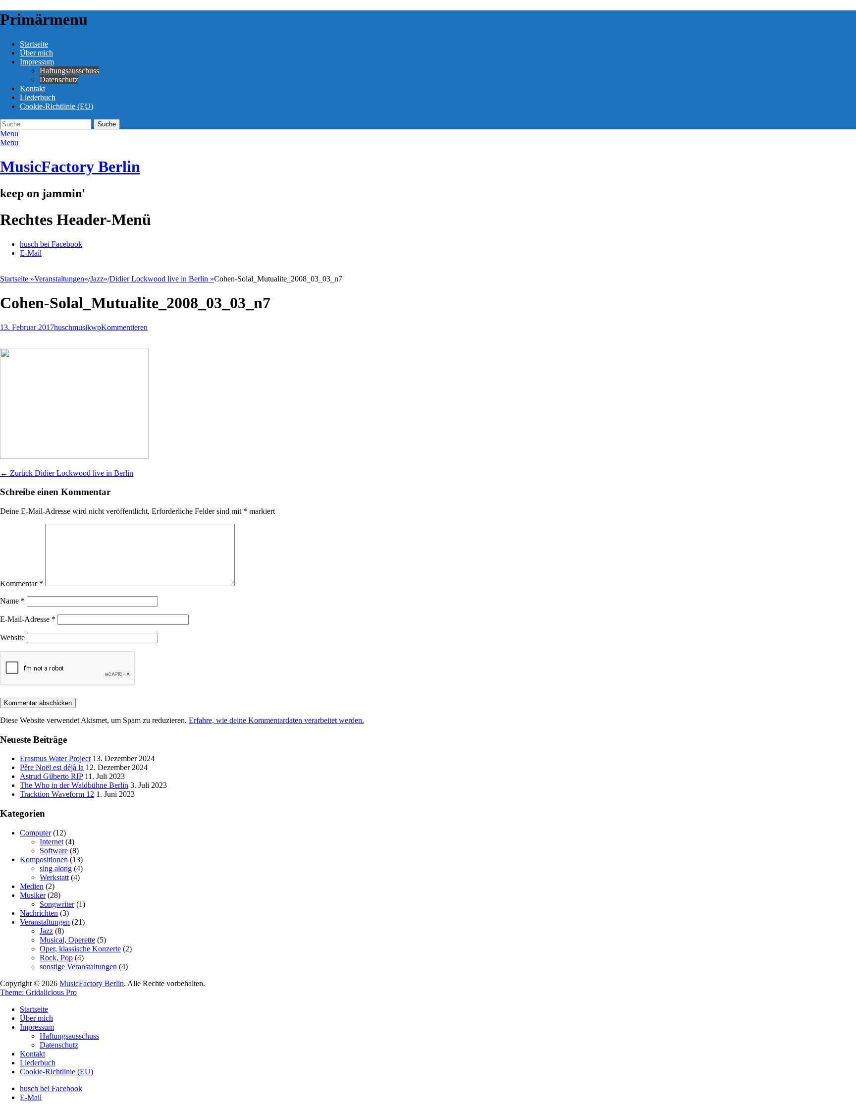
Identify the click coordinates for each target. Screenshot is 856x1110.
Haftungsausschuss (69, 70)
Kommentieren (124, 327)
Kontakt (32, 88)
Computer (35, 833)
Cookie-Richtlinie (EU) (56, 106)
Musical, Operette (67, 940)
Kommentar (21, 583)
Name (12, 601)
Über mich (36, 53)
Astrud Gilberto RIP (51, 776)
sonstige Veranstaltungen (78, 966)
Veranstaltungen (61, 279)
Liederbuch (37, 97)
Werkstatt (54, 877)
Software (54, 850)
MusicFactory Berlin (70, 166)
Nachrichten (39, 913)
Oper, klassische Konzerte (80, 948)
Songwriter (57, 904)
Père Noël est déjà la (52, 767)
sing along (56, 868)
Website (12, 637)
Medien (32, 886)
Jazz (98, 279)
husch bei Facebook (51, 244)
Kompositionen (44, 859)
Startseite (34, 44)
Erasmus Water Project (55, 758)
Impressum (37, 61)
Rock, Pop (56, 957)
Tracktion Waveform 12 (57, 794)
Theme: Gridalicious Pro (38, 992)
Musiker (33, 895)
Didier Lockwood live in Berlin (161, 279)
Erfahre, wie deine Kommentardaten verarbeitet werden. (276, 720)
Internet (51, 841)
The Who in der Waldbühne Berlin (74, 785)
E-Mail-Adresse (27, 619)
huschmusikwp (77, 327)
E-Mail (31, 253)
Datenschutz (59, 79)
